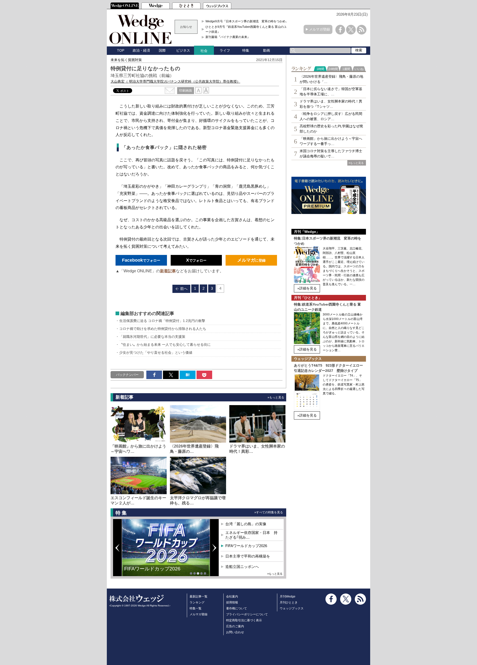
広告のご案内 (235, 626)
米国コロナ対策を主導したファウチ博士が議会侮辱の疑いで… (331, 153)
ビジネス (183, 50)
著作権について (236, 608)
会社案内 (232, 596)
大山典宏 (175, 81)
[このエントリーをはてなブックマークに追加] (187, 375)
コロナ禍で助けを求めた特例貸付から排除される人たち (162, 329)
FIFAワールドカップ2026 (246, 546)
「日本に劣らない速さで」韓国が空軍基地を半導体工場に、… (331, 91)
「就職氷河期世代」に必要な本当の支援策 (152, 337)
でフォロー (141, 260)
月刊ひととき (289, 602)
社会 (203, 51)
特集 (245, 50)
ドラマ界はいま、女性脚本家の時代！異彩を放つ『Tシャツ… (331, 103)
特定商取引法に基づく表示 (244, 620)
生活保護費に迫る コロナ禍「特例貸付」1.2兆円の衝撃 (162, 321)
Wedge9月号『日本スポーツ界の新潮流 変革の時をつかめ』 (246, 21)
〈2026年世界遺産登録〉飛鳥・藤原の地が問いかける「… (331, 79)
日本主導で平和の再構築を (154, 572)
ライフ (225, 50)
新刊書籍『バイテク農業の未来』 (227, 37)
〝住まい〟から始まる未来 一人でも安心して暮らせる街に (165, 345)
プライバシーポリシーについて (247, 614)
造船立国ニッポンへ (242, 566)
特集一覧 (195, 608)
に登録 (251, 260)
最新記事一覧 (198, 596)
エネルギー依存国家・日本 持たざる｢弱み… (251, 535)
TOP (120, 50)
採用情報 (232, 602)
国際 (162, 50)
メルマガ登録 (319, 29)
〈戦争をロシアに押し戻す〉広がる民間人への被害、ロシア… (331, 116)
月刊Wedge (287, 596)
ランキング (197, 602)
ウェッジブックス (292, 608)
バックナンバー (127, 375)
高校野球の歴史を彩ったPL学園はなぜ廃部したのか (331, 128)
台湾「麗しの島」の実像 (245, 524)
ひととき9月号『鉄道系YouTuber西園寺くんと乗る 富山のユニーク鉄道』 (247, 29)
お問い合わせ (235, 632)
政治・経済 (141, 50)
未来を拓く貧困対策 (126, 60)
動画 (266, 50)
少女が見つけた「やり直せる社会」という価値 (155, 352)
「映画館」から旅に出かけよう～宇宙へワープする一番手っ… (331, 141)
